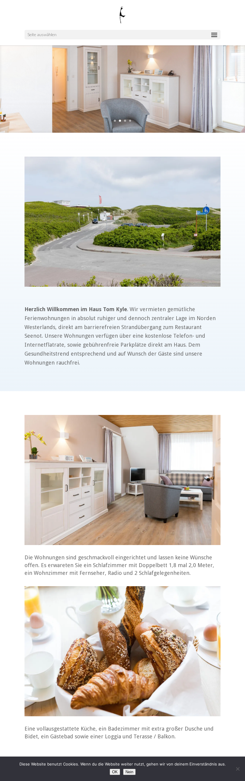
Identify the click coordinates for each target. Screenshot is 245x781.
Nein (129, 772)
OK (115, 772)
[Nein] (238, 769)
